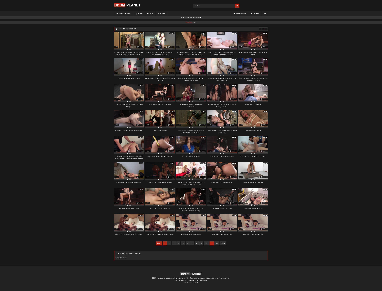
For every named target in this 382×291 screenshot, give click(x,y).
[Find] (237, 6)
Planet (127, 5)
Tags (151, 13)
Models (162, 13)
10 (206, 243)
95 (217, 243)
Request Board (241, 13)
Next (223, 243)
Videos (140, 13)
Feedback (256, 13)
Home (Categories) (124, 13)
